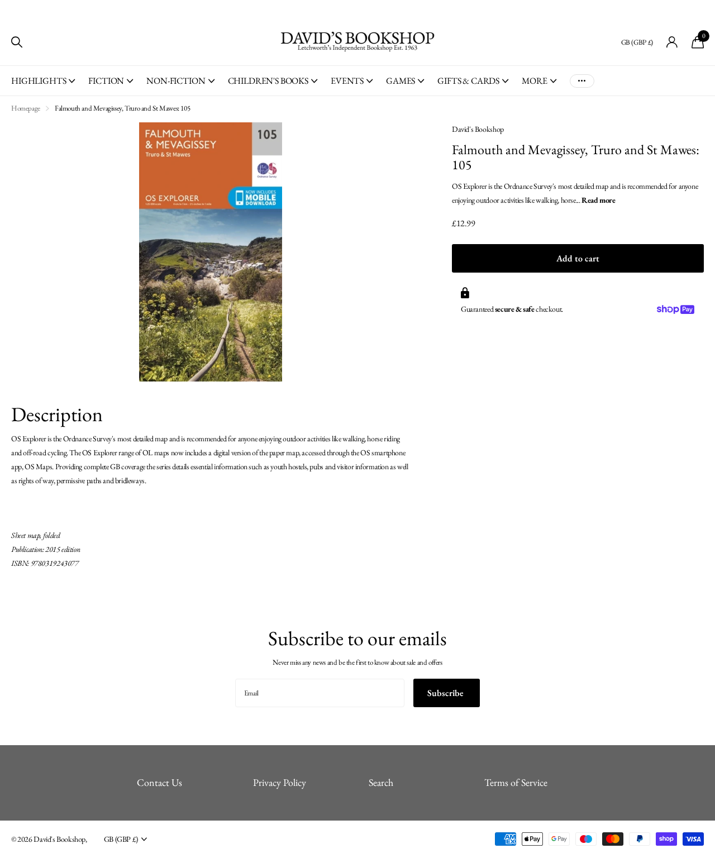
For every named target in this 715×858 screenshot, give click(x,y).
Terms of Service (515, 782)
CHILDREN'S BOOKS (268, 81)
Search (381, 782)
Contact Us (159, 782)
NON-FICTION (175, 81)
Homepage (25, 108)
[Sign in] (672, 42)
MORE (534, 81)
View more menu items (582, 80)
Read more (598, 200)
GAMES (400, 81)
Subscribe (446, 693)
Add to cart (577, 258)
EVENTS (347, 81)
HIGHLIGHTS (38, 81)
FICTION (106, 81)
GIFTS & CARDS (468, 81)
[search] (16, 42)
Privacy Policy (279, 782)
